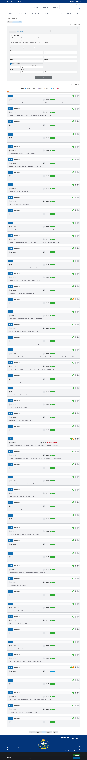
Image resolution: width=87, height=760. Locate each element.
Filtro (11, 50)
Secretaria (46, 50)
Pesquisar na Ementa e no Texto (41, 47)
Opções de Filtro (13, 45)
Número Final (35, 69)
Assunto (11, 55)
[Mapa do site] (18, 1)
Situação (11, 59)
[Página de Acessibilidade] (20, 1)
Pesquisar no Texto (27, 47)
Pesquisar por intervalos (16, 63)
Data (11, 65)
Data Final (12, 69)
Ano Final (23, 69)
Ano (22, 65)
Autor (45, 69)
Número (34, 65)
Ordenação (46, 59)
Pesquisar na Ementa (16, 47)
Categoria (46, 55)
